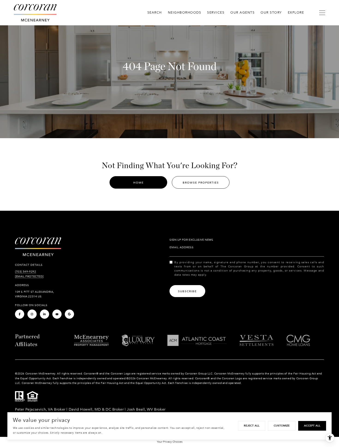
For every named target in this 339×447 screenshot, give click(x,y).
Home (138, 182)
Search (154, 12)
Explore (296, 12)
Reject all (251, 425)
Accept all (312, 425)
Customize (282, 425)
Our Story (271, 12)
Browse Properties (201, 182)
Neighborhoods (184, 12)
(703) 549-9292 (25, 271)
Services (215, 12)
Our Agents (242, 12)
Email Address (182, 247)
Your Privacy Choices (169, 442)
